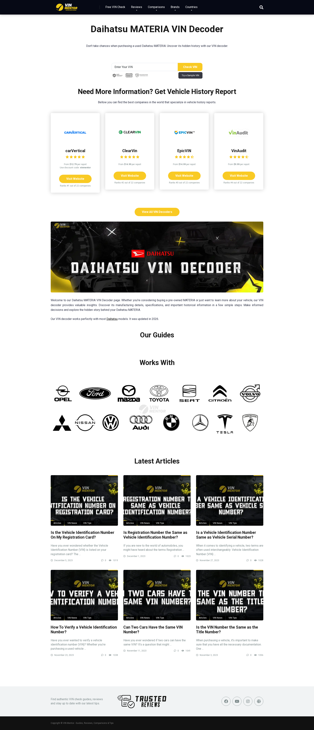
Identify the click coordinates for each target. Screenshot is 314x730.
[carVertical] (75, 142)
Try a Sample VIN (190, 75)
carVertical (75, 151)
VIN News (72, 523)
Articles (57, 523)
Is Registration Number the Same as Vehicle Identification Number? (155, 535)
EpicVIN (184, 151)
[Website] (258, 701)
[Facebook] (226, 701)
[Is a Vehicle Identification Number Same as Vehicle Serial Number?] (229, 500)
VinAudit (238, 151)
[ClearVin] (130, 142)
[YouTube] (236, 701)
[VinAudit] (239, 142)
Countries (191, 7)
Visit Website (75, 179)
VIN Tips (87, 523)
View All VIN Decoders (157, 212)
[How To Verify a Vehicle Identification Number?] (84, 595)
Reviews (136, 7)
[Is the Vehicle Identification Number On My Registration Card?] (84, 500)
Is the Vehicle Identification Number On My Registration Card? (82, 535)
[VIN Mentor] (67, 6)
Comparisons (156, 7)
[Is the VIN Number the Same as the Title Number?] (229, 595)
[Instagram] (247, 701)
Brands (175, 7)
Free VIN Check (115, 7)
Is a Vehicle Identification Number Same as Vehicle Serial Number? (226, 535)
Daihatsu (112, 319)
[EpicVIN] (184, 142)
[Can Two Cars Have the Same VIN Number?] (157, 595)
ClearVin (129, 151)
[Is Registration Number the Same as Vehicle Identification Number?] (157, 500)
